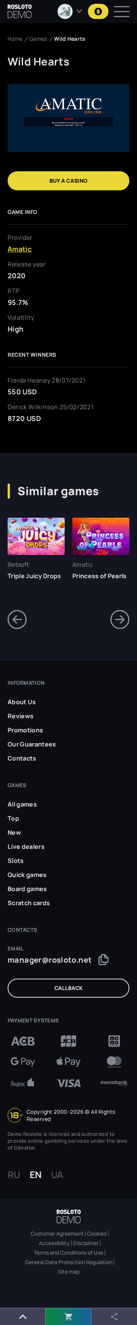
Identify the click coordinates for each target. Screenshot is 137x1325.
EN (35, 1174)
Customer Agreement (57, 1233)
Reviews (20, 716)
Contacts (22, 758)
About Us (22, 702)
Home (15, 38)
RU (14, 1174)
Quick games (27, 875)
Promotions (25, 730)
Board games (27, 889)
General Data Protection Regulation (68, 1262)
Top (13, 818)
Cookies (97, 1233)
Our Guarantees (32, 744)
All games (22, 804)
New (14, 832)
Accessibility (54, 1243)
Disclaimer (86, 1243)
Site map (69, 1271)
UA (57, 1174)
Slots (16, 860)
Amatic (20, 249)
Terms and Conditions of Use (68, 1252)
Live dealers (26, 846)
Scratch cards (29, 903)
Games (38, 38)
